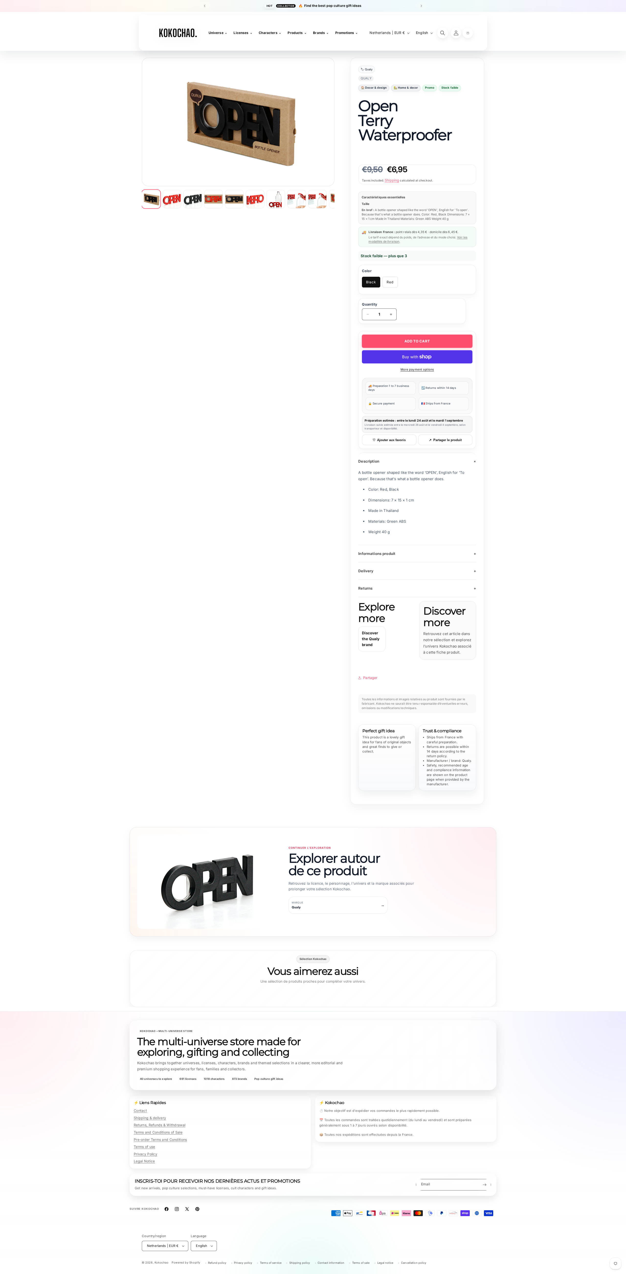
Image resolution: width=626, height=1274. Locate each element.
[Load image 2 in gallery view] (172, 199)
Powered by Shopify (186, 1262)
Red (390, 282)
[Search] (442, 33)
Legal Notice (144, 1161)
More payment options (417, 369)
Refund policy (217, 1262)
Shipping (392, 180)
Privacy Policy (145, 1154)
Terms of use (144, 1147)
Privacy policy (243, 1262)
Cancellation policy (413, 1262)
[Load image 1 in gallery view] (151, 199)
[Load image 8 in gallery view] (296, 199)
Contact (140, 1110)
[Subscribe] (484, 1184)
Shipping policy (299, 1262)
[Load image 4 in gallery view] (213, 199)
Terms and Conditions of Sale (158, 1132)
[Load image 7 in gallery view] (276, 199)
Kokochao (162, 1262)
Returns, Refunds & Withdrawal (159, 1125)
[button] (468, 33)
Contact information (331, 1262)
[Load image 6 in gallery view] (255, 199)
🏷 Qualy (366, 69)
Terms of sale (361, 1262)
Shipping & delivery (150, 1118)
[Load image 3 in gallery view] (192, 199)
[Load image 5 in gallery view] (234, 199)
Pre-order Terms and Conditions (160, 1139)
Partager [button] (370, 678)
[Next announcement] (421, 6)
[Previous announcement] (204, 6)
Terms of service (270, 1262)
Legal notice (385, 1262)
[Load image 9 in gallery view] (317, 199)
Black (371, 282)
